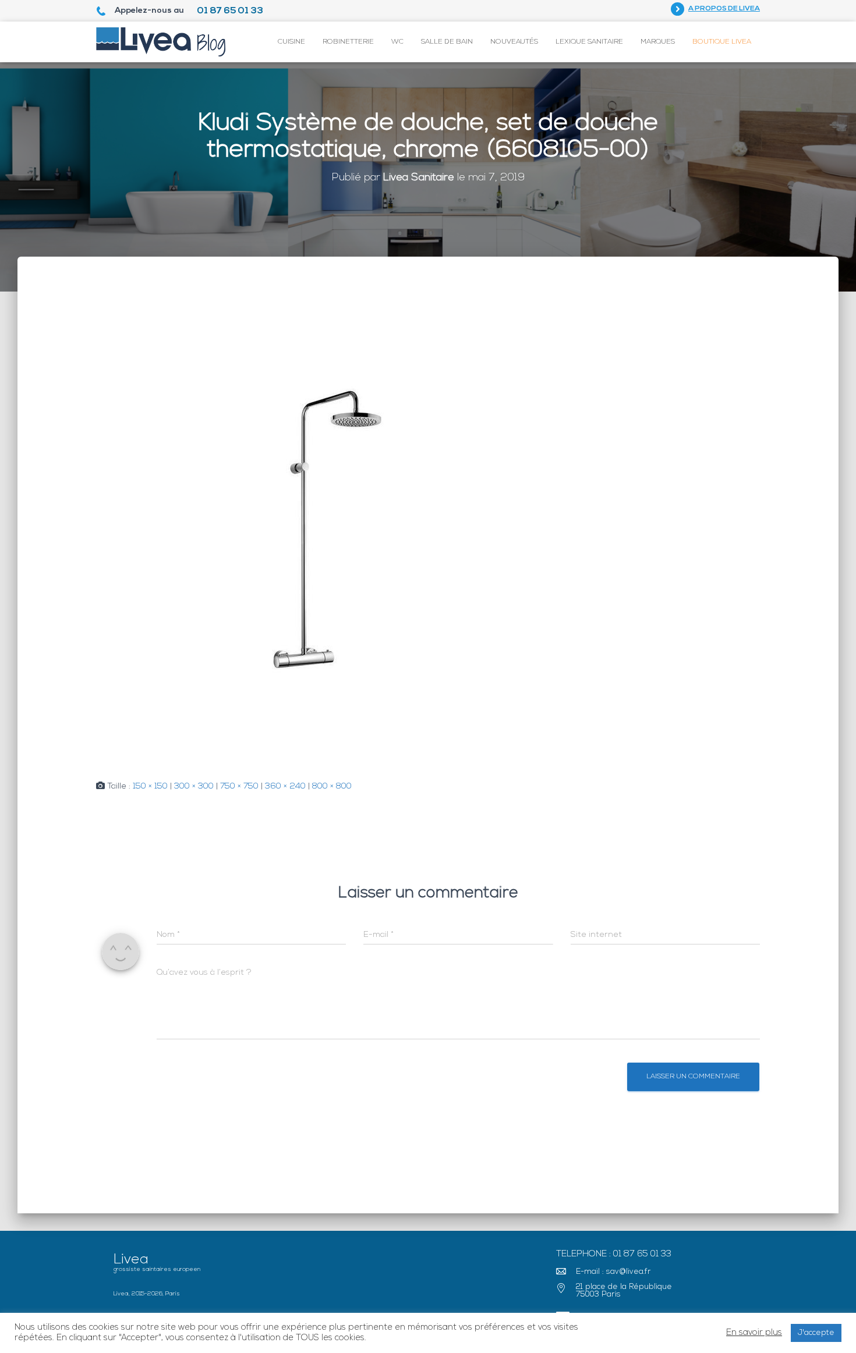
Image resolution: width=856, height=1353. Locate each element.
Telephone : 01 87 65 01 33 (613, 1254)
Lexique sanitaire (589, 41)
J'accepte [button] (816, 1333)
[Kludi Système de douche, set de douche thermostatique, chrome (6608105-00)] (329, 530)
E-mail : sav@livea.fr (613, 1272)
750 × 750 (239, 786)
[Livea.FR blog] (161, 41)
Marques (658, 41)
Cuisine (291, 41)
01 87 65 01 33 (230, 11)
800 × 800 (332, 786)
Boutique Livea (721, 41)
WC (397, 41)
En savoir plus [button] (754, 1333)
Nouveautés (514, 41)
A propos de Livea (724, 8)
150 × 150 (150, 786)
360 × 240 (285, 786)
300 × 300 (194, 786)
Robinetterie (348, 41)
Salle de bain (447, 41)
